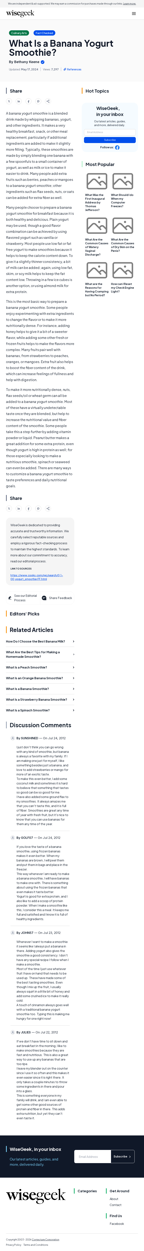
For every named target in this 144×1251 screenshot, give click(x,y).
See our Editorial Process (25, 598)
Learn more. (129, 3)
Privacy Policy (13, 1244)
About (114, 1199)
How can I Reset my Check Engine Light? (122, 287)
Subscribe (110, 140)
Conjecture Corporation (45, 1239)
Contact (116, 1205)
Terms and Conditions (35, 1244)
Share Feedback (60, 598)
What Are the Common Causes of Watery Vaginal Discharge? (96, 247)
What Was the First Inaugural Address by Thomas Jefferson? (95, 202)
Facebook (117, 1224)
